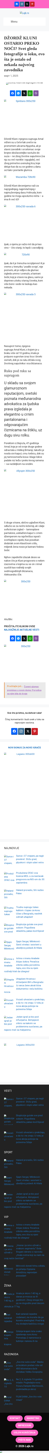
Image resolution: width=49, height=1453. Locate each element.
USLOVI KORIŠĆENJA (24, 1432)
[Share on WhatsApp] (30, 93)
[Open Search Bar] (41, 21)
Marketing (33, 1418)
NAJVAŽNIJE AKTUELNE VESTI (21, 629)
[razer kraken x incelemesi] (24, 1452)
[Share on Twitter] (24, 93)
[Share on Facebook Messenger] (18, 93)
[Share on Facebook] (12, 93)
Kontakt (15, 1418)
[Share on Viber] (36, 93)
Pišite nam (24, 1440)
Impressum (24, 1425)
